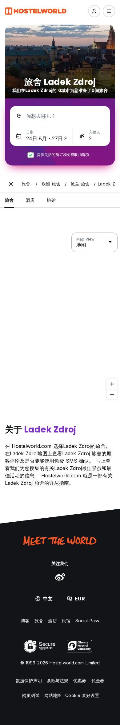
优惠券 (79, 680)
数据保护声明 (29, 680)
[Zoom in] (112, 384)
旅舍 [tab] (9, 200)
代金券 (97, 680)
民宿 (66, 620)
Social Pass (87, 620)
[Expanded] (11, 184)
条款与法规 (58, 680)
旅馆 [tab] (51, 200)
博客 (25, 620)
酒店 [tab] (30, 200)
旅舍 (38, 620)
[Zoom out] (112, 394)
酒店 (52, 620)
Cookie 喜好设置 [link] (82, 695)
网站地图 (53, 695)
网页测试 (30, 695)
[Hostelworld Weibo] (60, 576)
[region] (60, 316)
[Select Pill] (94, 11)
